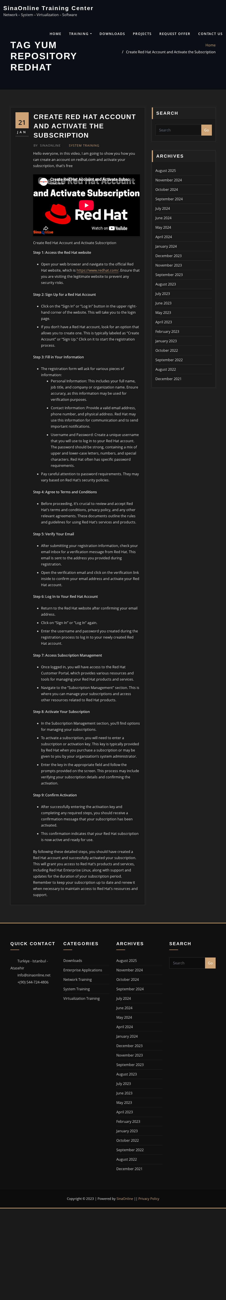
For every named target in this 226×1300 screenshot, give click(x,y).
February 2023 (167, 331)
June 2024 (163, 217)
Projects (142, 33)
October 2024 (166, 189)
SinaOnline (47, 145)
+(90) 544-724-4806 (33, 982)
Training (79, 33)
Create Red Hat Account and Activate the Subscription (171, 52)
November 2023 (168, 265)
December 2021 (168, 378)
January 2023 (166, 341)
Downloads (112, 33)
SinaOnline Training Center (48, 8)
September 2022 (169, 359)
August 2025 (165, 170)
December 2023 (168, 255)
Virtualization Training (81, 998)
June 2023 (163, 303)
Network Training (77, 979)
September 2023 (169, 274)
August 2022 (165, 369)
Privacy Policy (148, 1198)
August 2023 (165, 284)
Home (55, 33)
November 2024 (168, 180)
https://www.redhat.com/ (98, 270)
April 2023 (163, 322)
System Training (84, 145)
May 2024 (163, 227)
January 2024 (166, 246)
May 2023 (163, 312)
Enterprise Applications (82, 970)
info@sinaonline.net (34, 975)
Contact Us (210, 33)
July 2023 (162, 293)
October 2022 (166, 350)
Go (206, 130)
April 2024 (163, 236)
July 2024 (162, 208)
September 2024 (169, 199)
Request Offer (174, 33)
